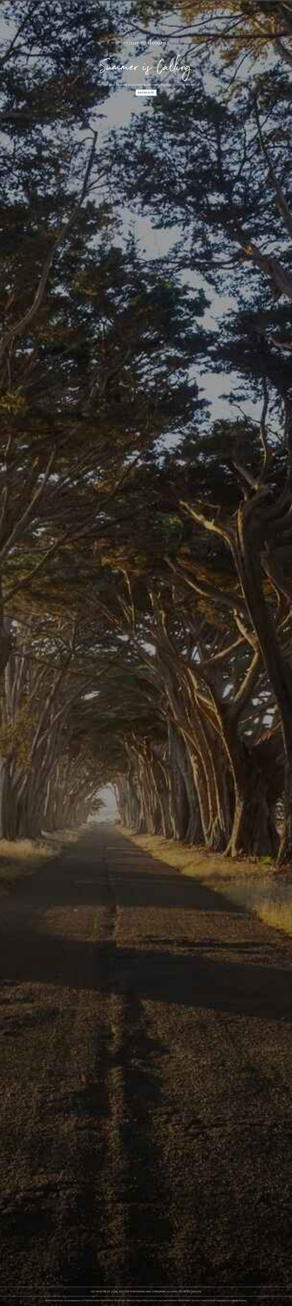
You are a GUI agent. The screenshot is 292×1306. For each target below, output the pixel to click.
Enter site (146, 92)
